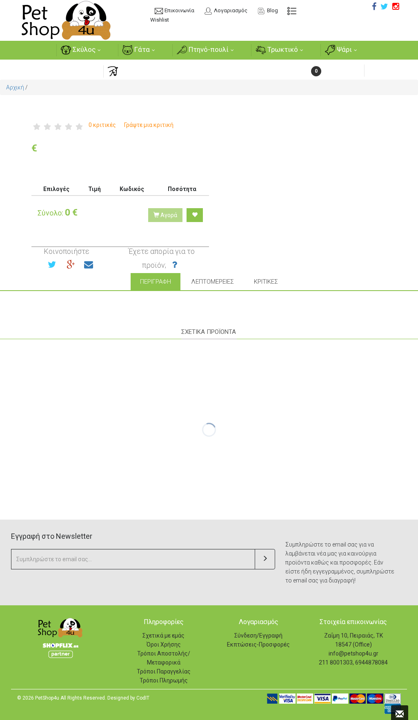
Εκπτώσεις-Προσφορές (258, 644)
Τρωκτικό (282, 49)
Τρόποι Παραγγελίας (164, 671)
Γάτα (141, 49)
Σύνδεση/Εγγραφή (258, 635)
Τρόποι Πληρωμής (164, 680)
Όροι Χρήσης (164, 644)
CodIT (142, 698)
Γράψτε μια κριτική (148, 125)
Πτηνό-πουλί (208, 49)
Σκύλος (83, 49)
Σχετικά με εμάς (163, 635)
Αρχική (15, 87)
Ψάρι (343, 49)
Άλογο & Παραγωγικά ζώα (160, 71)
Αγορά (168, 215)
